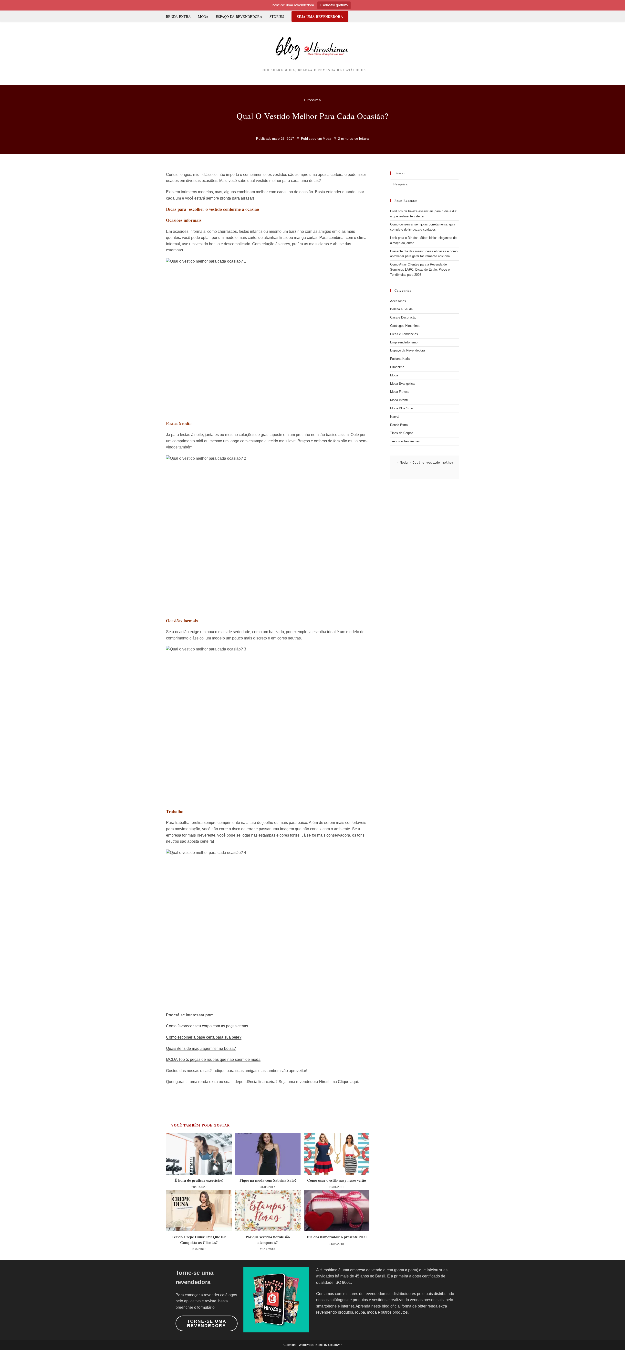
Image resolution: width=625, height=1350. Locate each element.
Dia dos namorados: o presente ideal (336, 1237)
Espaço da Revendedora (407, 350)
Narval (394, 416)
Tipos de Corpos (401, 433)
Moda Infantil (399, 400)
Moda (327, 138)
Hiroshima (312, 100)
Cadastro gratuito (334, 5)
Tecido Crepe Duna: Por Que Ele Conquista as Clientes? (199, 1239)
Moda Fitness (399, 391)
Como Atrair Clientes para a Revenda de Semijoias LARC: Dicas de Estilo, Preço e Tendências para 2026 (420, 269)
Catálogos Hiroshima (404, 326)
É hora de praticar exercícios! (199, 1180)
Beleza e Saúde (401, 309)
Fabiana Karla (400, 359)
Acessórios (398, 301)
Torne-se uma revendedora (206, 1323)
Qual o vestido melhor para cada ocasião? (452, 462)
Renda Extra (399, 425)
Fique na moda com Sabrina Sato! (268, 1180)
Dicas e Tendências (404, 334)
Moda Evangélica (402, 383)
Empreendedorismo (403, 342)
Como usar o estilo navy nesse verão (336, 1180)
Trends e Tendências (405, 441)
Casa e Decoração (403, 317)
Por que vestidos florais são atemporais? (268, 1239)
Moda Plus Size (401, 408)
